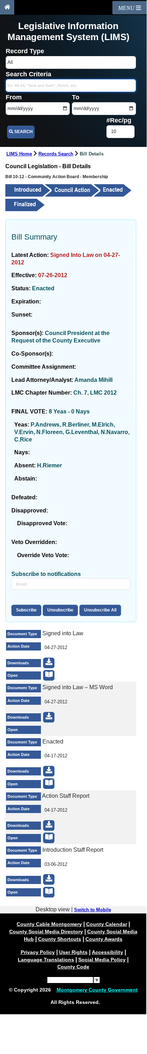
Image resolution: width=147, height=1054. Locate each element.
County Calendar (106, 924)
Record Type (25, 51)
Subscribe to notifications (46, 574)
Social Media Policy (102, 959)
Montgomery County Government (97, 990)
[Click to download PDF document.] (48, 663)
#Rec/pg (118, 120)
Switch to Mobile (92, 909)
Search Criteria (28, 74)
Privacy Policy (38, 952)
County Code (73, 967)
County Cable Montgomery (49, 924)
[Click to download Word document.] (48, 717)
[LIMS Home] (7, 7)
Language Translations (46, 959)
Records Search (55, 154)
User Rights (73, 952)
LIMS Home (19, 154)
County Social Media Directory (46, 931)
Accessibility (107, 952)
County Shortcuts (59, 939)
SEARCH (23, 131)
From (14, 97)
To (75, 97)
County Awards (103, 939)
